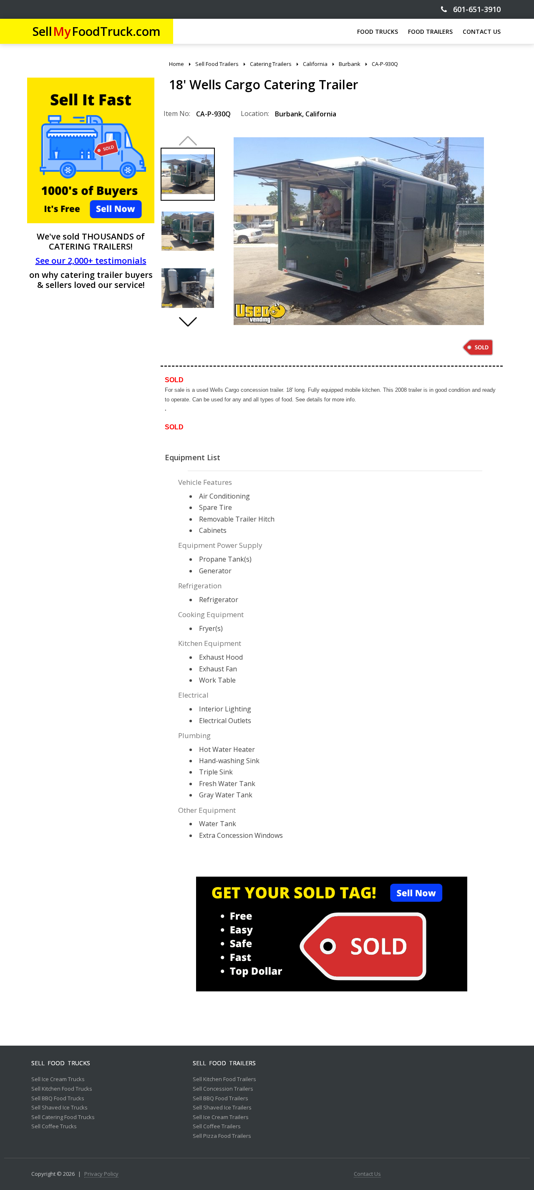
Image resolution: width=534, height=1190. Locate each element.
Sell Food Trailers (224, 1063)
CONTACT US (482, 31)
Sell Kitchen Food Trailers (224, 1079)
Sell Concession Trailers (223, 1089)
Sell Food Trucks (60, 1063)
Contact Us (367, 1174)
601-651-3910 (474, 9)
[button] (188, 321)
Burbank (288, 113)
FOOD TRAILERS (430, 31)
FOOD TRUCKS (377, 31)
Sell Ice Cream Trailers (221, 1117)
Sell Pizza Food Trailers (222, 1136)
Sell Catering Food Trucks (63, 1117)
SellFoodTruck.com (97, 31)
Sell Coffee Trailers (217, 1126)
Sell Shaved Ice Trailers (222, 1107)
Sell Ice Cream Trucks (58, 1079)
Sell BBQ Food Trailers (220, 1098)
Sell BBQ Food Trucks (57, 1098)
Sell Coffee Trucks (54, 1126)
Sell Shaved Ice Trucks (59, 1107)
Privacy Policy (101, 1174)
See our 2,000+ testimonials (90, 260)
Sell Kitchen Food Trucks (61, 1089)
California (320, 113)
